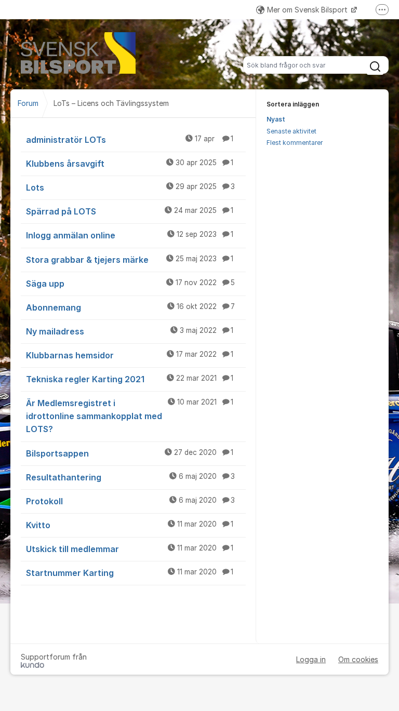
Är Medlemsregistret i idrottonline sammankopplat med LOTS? (129, 416)
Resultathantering (130, 477)
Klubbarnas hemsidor (129, 355)
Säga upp (130, 283)
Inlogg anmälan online (129, 235)
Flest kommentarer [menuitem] (295, 142)
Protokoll (130, 501)
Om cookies (358, 659)
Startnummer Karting (129, 573)
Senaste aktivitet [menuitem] (291, 131)
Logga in (311, 659)
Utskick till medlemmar (129, 549)
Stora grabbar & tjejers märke (129, 259)
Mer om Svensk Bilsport (308, 9)
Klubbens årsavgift (129, 163)
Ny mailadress (129, 331)
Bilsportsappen (129, 453)
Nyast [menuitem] (276, 119)
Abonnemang (130, 307)
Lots (130, 187)
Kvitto (129, 525)
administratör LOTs (129, 140)
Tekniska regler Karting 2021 (129, 379)
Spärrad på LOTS (129, 211)
